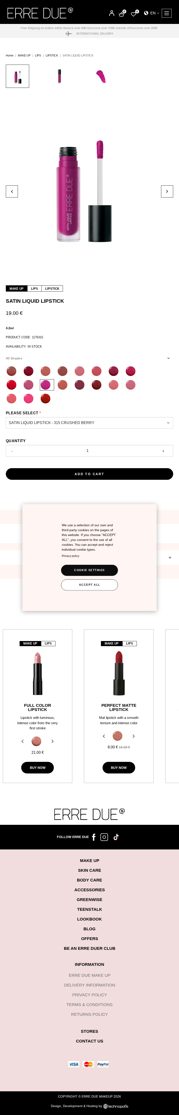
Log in (111, 13)
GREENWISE (89, 899)
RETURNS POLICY (89, 1014)
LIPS (38, 55)
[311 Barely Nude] (47, 371)
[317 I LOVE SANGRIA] (98, 385)
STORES (89, 1031)
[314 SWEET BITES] (30, 385)
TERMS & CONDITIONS (89, 1004)
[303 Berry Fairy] (115, 371)
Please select (22, 413)
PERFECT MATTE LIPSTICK (118, 707)
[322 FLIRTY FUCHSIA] (30, 398)
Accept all (89, 584)
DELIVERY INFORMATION (89, 985)
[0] (133, 14)
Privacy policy (70, 556)
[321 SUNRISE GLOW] (13, 398)
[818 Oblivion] (117, 736)
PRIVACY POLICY (89, 995)
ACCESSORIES (89, 890)
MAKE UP (24, 55)
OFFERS (89, 938)
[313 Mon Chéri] (30, 371)
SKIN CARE (89, 870)
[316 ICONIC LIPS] (81, 385)
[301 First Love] (81, 371)
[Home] (40, 13)
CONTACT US (89, 1041)
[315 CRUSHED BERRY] (47, 385)
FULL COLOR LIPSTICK (37, 707)
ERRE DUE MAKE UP (89, 975)
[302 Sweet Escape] (98, 371)
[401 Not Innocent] (36, 741)
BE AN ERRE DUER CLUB (89, 948)
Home (10, 55)
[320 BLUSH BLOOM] (132, 385)
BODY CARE (89, 880)
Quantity (16, 441)
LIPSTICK (52, 55)
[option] (27, 78)
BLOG (89, 929)
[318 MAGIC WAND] (64, 385)
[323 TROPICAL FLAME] (47, 398)
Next (53, 741)
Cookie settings (89, 570)
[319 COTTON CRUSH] (115, 385)
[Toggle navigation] (167, 13)
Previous (22, 741)
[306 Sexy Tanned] (64, 371)
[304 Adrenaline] (132, 371)
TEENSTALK (89, 909)
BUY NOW (37, 768)
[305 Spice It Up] (13, 385)
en (152, 13)
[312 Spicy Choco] (13, 371)
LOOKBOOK (89, 919)
